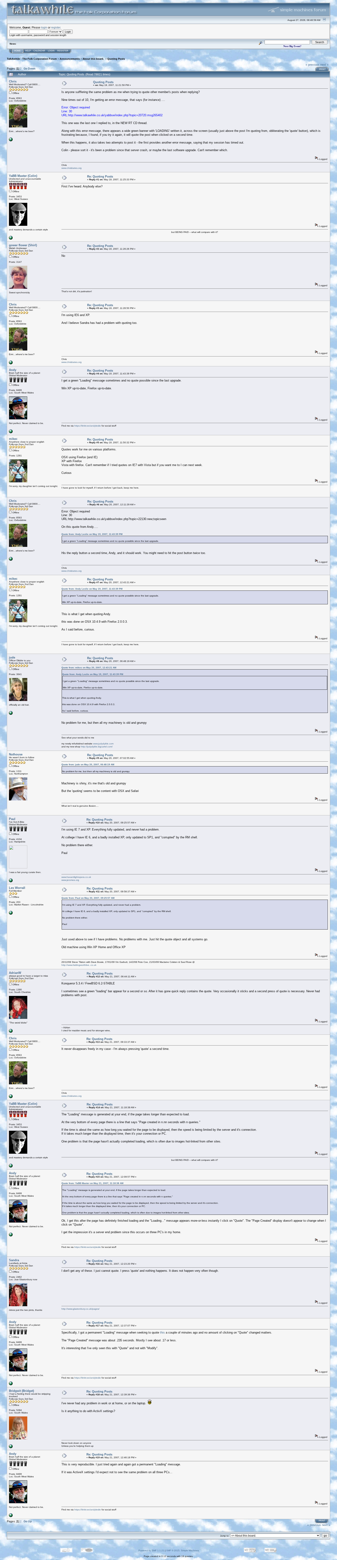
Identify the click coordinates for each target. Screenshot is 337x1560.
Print (322, 69)
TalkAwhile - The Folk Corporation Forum (32, 58)
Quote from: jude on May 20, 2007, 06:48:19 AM (87, 764)
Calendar (39, 51)
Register (62, 51)
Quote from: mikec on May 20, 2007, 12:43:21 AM (88, 667)
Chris (13, 81)
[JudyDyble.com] (11, 714)
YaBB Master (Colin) (23, 176)
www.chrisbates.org (71, 168)
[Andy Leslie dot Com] (11, 432)
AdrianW (15, 973)
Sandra (14, 1260)
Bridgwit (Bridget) (21, 1391)
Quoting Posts (116, 58)
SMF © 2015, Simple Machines (182, 1550)
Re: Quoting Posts (100, 176)
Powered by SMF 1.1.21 (151, 1550)
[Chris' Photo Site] (11, 140)
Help (28, 51)
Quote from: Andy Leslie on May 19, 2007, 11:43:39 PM (91, 534)
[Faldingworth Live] (11, 914)
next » (324, 64)
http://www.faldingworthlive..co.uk (78, 965)
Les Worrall (17, 888)
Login (51, 51)
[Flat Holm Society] (11, 1447)
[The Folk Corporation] (11, 238)
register (55, 27)
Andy (12, 370)
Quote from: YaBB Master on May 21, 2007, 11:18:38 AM (92, 1183)
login (44, 27)
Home (17, 51)
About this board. (94, 58)
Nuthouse (15, 754)
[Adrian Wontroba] (11, 1032)
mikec (13, 439)
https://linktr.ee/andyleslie (87, 425)
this (162, 1332)
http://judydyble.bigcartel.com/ (97, 746)
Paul (12, 819)
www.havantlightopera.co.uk (76, 877)
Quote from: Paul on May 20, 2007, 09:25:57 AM (87, 898)
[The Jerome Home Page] (11, 881)
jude (12, 657)
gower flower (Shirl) (23, 245)
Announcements (70, 58)
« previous (312, 64)
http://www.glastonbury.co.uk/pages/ (80, 1309)
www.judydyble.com (103, 743)
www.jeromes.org (70, 880)
